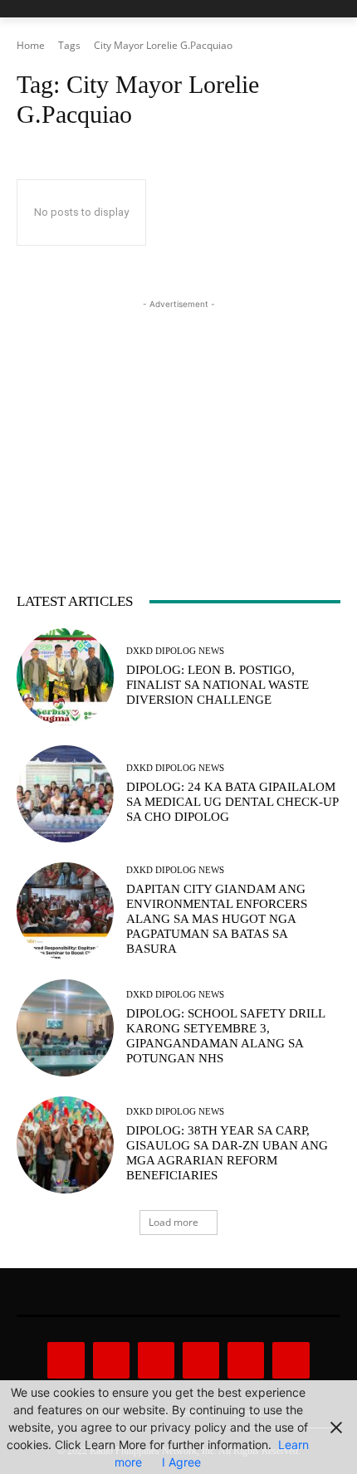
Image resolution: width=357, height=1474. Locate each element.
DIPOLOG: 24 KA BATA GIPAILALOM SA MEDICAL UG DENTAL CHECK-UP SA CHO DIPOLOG (232, 801)
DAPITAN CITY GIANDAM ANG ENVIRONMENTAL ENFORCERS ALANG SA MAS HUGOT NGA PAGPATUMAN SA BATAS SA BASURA (216, 918)
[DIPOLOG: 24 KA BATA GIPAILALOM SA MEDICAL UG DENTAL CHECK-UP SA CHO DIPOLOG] (65, 793)
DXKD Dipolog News (175, 651)
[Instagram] (111, 1360)
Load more (173, 1222)
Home (31, 45)
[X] (245, 1360)
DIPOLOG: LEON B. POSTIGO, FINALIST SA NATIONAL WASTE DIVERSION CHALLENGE (217, 684)
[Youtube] (290, 1360)
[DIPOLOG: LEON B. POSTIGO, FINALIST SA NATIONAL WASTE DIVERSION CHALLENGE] (65, 676)
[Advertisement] (178, 416)
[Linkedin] (156, 1360)
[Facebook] (65, 1360)
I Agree (181, 1462)
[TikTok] (201, 1360)
